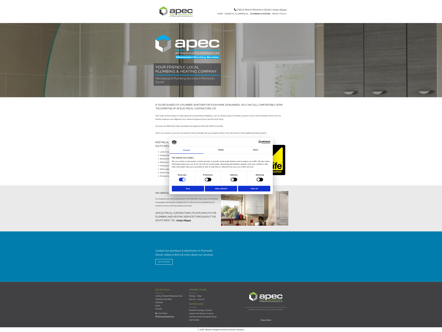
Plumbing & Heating (260, 14)
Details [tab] (221, 150)
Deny (188, 189)
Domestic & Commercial (237, 14)
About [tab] (255, 150)
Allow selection (221, 189)
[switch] (208, 179)
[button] (164, 262)
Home (220, 14)
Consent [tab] (186, 150)
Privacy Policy (279, 14)
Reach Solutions (237, 329)
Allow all (254, 189)
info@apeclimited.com (165, 316)
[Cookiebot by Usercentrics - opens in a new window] (260, 142)
